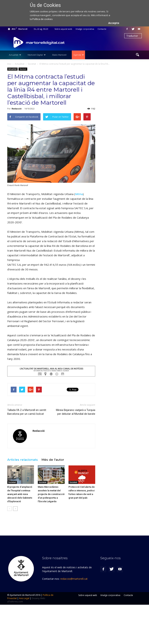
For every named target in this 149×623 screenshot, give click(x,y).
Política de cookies (42, 19)
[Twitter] (133, 29)
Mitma (79, 194)
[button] (137, 55)
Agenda (77, 55)
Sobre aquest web (63, 29)
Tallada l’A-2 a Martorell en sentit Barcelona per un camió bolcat (26, 411)
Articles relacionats (22, 459)
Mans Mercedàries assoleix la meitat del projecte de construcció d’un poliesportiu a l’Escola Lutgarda (51, 494)
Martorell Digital (35, 55)
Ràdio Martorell (59, 55)
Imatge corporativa (85, 29)
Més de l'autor (52, 459)
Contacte (102, 29)
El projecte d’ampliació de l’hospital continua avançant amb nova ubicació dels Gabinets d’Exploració (19, 494)
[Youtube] (139, 29)
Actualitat (13, 55)
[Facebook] (127, 29)
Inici (9, 63)
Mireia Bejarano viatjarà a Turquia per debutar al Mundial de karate (75, 411)
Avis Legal (24, 598)
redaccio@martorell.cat (74, 578)
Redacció (16, 108)
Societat (23, 69)
